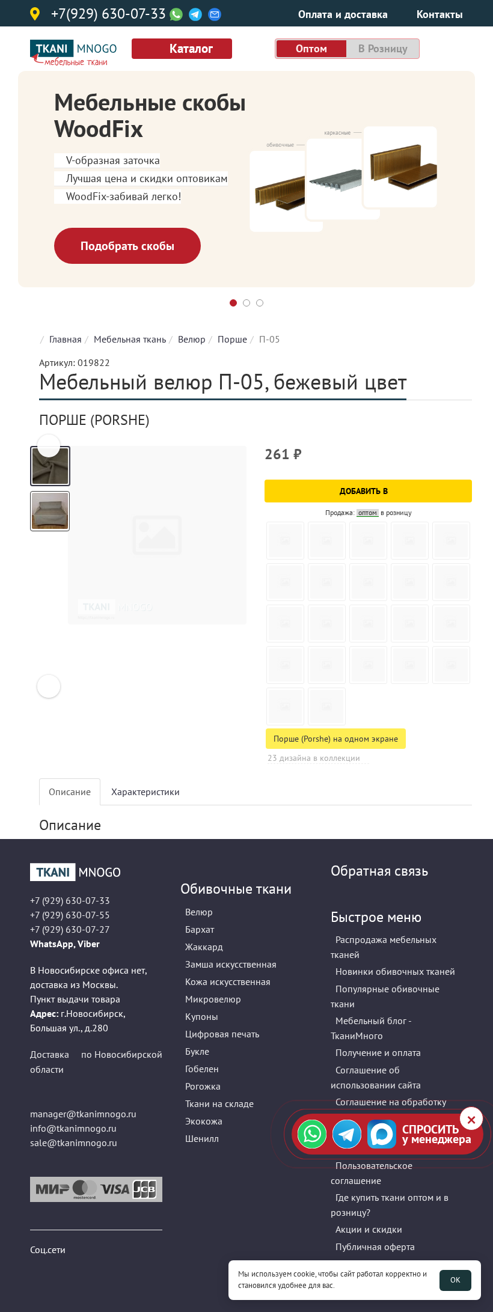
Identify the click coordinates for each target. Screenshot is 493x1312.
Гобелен (202, 1069)
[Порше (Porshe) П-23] (285, 623)
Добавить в (365, 491)
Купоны (201, 1016)
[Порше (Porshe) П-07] (409, 582)
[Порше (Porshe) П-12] (285, 665)
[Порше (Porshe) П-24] (285, 582)
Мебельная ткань (130, 339)
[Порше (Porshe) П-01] (409, 540)
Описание (70, 792)
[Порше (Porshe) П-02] (326, 623)
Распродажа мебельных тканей (383, 946)
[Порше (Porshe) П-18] (285, 706)
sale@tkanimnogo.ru (73, 1143)
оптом (311, 48)
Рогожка (203, 1086)
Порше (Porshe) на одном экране (336, 738)
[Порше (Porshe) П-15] (368, 665)
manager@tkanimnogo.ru (83, 1114)
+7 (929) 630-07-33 (70, 900)
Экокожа (203, 1121)
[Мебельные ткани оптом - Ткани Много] (96, 872)
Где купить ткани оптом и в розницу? (390, 1204)
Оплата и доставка (343, 14)
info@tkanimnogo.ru (73, 1128)
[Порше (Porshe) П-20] (285, 540)
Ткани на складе (219, 1103)
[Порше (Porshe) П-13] (326, 665)
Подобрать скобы (127, 246)
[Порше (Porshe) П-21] (326, 540)
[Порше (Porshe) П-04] (326, 582)
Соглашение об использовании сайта (376, 1077)
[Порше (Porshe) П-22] (368, 540)
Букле (197, 1051)
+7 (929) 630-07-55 (70, 915)
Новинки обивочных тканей (395, 971)
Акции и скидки (368, 1229)
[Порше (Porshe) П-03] (368, 623)
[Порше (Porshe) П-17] (451, 665)
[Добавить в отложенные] (464, 459)
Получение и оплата (378, 1052)
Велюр (192, 339)
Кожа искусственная (228, 981)
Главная (65, 339)
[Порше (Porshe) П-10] (368, 582)
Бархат (199, 929)
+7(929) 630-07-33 (108, 14)
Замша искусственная (231, 964)
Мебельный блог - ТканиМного (371, 1028)
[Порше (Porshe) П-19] (326, 706)
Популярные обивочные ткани (385, 996)
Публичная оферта (375, 1246)
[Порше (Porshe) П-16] (409, 665)
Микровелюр (213, 999)
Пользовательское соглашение (371, 1172)
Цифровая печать (222, 1034)
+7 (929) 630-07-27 (70, 929)
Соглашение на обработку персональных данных (388, 1109)
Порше (232, 339)
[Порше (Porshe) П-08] (409, 623)
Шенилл (202, 1138)
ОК (455, 1280)
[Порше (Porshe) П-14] (451, 582)
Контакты (440, 14)
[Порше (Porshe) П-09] (451, 540)
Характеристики (145, 792)
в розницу (383, 48)
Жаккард (204, 947)
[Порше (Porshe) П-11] (451, 623)
